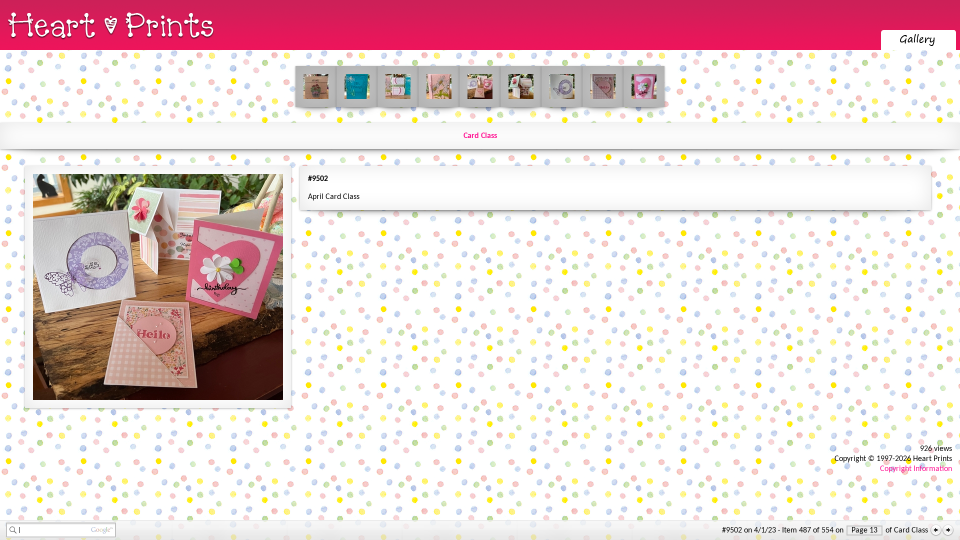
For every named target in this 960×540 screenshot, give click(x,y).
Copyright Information (916, 469)
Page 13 (865, 530)
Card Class (480, 136)
